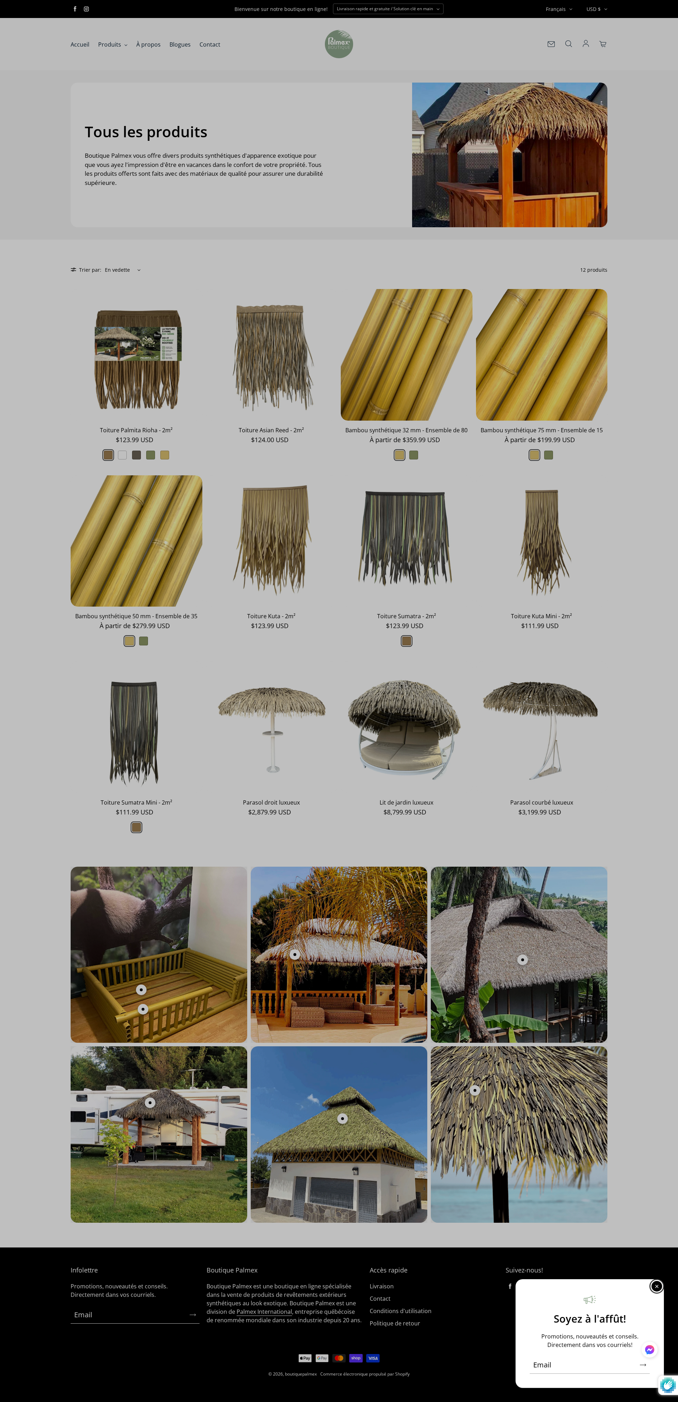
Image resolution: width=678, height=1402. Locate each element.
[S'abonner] (643, 1365)
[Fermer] (657, 1286)
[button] (650, 1351)
